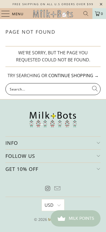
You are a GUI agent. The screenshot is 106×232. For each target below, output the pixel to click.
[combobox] (53, 89)
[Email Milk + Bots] (58, 189)
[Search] (86, 13)
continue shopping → (73, 76)
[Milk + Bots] (53, 13)
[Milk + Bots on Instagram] (48, 189)
